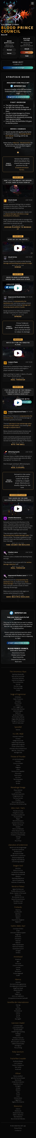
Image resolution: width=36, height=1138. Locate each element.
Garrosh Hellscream (18, 723)
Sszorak (18, 684)
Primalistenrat (18, 1011)
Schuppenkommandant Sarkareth (18, 998)
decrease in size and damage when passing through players (17, 424)
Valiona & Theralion (18, 946)
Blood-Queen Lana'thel (18, 1041)
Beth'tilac (18, 914)
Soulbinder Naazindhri (18, 794)
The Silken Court (18, 901)
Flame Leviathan (18, 1076)
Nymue (18, 969)
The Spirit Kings (18, 817)
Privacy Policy (18, 1128)
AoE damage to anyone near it (17, 426)
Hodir (18, 1096)
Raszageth (18, 1019)
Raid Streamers (18, 1116)
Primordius (18, 773)
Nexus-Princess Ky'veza (18, 899)
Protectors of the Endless (18, 835)
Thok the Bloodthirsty (18, 717)
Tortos (18, 765)
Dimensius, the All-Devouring (18, 804)
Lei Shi (18, 839)
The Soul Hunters (18, 798)
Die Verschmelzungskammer (18, 984)
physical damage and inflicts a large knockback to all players (16, 215)
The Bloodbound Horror (18, 891)
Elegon (18, 819)
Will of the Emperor (18, 821)
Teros (18, 1007)
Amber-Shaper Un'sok (18, 831)
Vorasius (18, 738)
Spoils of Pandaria (18, 715)
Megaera (18, 767)
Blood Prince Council (18, 1039)
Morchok (18, 868)
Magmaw (18, 934)
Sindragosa (18, 1045)
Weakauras (18, 1111)
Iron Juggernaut (18, 707)
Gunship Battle (18, 1029)
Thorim (18, 1094)
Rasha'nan (18, 895)
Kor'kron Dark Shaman (18, 709)
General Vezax (18, 1098)
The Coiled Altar (18, 688)
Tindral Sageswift (18, 973)
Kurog (18, 1015)
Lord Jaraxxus (18, 1063)
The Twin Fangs (18, 686)
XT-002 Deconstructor (18, 1082)
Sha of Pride (18, 703)
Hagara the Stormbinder (18, 874)
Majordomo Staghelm (18, 920)
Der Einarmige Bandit (18, 857)
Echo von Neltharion (18, 996)
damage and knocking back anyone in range (17, 263)
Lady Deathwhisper (18, 1027)
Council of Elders (18, 763)
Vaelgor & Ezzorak (18, 740)
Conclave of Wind (18, 928)
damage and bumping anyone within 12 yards (16, 306)
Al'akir (18, 930)
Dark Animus (18, 775)
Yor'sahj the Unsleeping (18, 872)
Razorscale (18, 1080)
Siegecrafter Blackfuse (18, 719)
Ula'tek (18, 690)
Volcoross (18, 963)
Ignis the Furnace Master (18, 1078)
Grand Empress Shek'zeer (18, 833)
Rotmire (18, 729)
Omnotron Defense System (18, 932)
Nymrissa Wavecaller (18, 674)
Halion (18, 1054)
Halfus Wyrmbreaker (18, 944)
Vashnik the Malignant (18, 680)
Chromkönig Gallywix (18, 861)
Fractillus (18, 800)
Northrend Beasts (18, 1061)
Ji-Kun (18, 769)
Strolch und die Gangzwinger (18, 847)
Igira (18, 961)
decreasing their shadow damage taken (16, 535)
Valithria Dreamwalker (18, 1043)
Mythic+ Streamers (18, 1114)
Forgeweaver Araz (18, 796)
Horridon (18, 761)
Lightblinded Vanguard (18, 744)
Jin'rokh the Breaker (18, 759)
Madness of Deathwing (18, 882)
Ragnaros (18, 922)
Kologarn (18, 1086)
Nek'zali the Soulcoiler (18, 676)
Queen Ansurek (18, 903)
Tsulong (18, 837)
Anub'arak (18, 1069)
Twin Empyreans (18, 779)
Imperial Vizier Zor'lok (18, 823)
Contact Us (18, 1130)
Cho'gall (18, 950)
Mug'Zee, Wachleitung (18, 859)
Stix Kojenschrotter (18, 853)
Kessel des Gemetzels (18, 849)
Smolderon (18, 971)
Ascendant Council (18, 948)
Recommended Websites (18, 1119)
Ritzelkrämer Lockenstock (18, 855)
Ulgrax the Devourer (18, 889)
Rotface (18, 1035)
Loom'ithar (18, 792)
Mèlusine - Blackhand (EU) (21, 143)
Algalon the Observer (18, 1102)
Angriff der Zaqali (18, 988)
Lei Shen (18, 781)
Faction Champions (18, 1065)
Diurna (18, 1017)
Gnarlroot (18, 959)
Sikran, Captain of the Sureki (18, 893)
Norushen (18, 701)
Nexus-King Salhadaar (18, 802)
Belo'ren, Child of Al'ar (18, 750)
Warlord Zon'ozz (18, 870)
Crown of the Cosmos (18, 746)
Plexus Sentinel (18, 790)
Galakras (18, 705)
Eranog (18, 1005)
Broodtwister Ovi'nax (18, 897)
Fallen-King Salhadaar (18, 742)
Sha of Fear (18, 840)
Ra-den (18, 783)
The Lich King (18, 1047)
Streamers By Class (18, 1113)
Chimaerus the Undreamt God (18, 748)
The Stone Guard (18, 811)
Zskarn (18, 992)
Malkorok (18, 713)
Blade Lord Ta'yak (18, 825)
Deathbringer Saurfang (18, 1031)
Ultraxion (18, 876)
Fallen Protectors (18, 699)
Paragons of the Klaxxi (18, 721)
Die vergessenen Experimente (18, 986)
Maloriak (18, 940)
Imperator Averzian (18, 736)
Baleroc (18, 918)
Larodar (18, 967)
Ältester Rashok (18, 990)
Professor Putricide (18, 1037)
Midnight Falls (18, 752)
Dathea (18, 1013)
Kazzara (18, 982)
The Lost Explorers (18, 682)
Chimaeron (18, 938)
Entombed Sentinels (18, 678)
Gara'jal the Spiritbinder (18, 815)
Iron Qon (18, 777)
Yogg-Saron (18, 1100)
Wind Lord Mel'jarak (18, 829)
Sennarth (18, 1009)
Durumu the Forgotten (18, 771)
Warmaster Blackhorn (18, 878)
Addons (18, 1109)
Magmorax (18, 994)
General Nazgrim (18, 711)
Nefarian (18, 942)
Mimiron (18, 1090)
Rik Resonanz (18, 851)
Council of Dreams (18, 965)
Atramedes (18, 936)
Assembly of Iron (18, 1084)
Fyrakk (18, 975)
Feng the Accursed (18, 813)
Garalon (18, 827)
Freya (18, 1092)
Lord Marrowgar (18, 1025)
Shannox (18, 910)
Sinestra (18, 952)
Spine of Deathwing (18, 880)
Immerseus (18, 697)
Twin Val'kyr (18, 1067)
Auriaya (18, 1088)
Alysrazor (18, 916)
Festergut (18, 1033)
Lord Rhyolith (18, 912)
